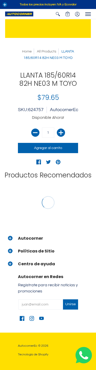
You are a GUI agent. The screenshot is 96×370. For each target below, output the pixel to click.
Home (27, 51)
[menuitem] (58, 14)
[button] (5, 4)
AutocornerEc (64, 109)
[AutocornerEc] (19, 14)
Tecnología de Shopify (33, 354)
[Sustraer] (35, 133)
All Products (46, 51)
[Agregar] (61, 133)
